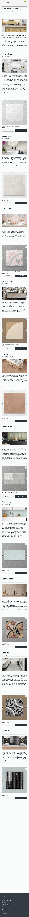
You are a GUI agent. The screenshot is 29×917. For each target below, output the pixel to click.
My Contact (4, 913)
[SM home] (6, 2)
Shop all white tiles (6, 56)
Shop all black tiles (6, 733)
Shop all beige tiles (6, 138)
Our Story (4, 902)
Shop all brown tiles (7, 581)
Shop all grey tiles (6, 655)
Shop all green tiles (6, 429)
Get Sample (7, 130)
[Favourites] (25, 1)
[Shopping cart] (26, 1)
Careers (3, 906)
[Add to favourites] (26, 101)
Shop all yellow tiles (7, 283)
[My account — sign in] (23, 1)
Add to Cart (21, 130)
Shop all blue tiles (6, 504)
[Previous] (2, 112)
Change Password (6, 915)
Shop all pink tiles (6, 211)
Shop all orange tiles (7, 356)
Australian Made (5, 904)
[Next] (26, 112)
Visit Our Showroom (6, 900)
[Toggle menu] (2, 2)
